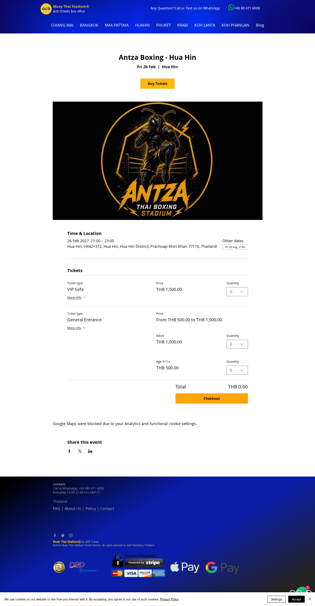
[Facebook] (54, 535)
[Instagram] (70, 535)
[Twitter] (62, 535)
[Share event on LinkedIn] (90, 451)
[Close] (309, 599)
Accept (296, 599)
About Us (72, 508)
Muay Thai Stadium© (71, 6)
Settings (276, 599)
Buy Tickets (157, 83)
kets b (68, 11)
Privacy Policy (169, 599)
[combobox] (237, 291)
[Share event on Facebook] (69, 451)
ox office (79, 11)
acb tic (58, 11)
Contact (107, 508)
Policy (90, 508)
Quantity (232, 283)
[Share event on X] (80, 451)
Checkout (212, 398)
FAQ (56, 508)
